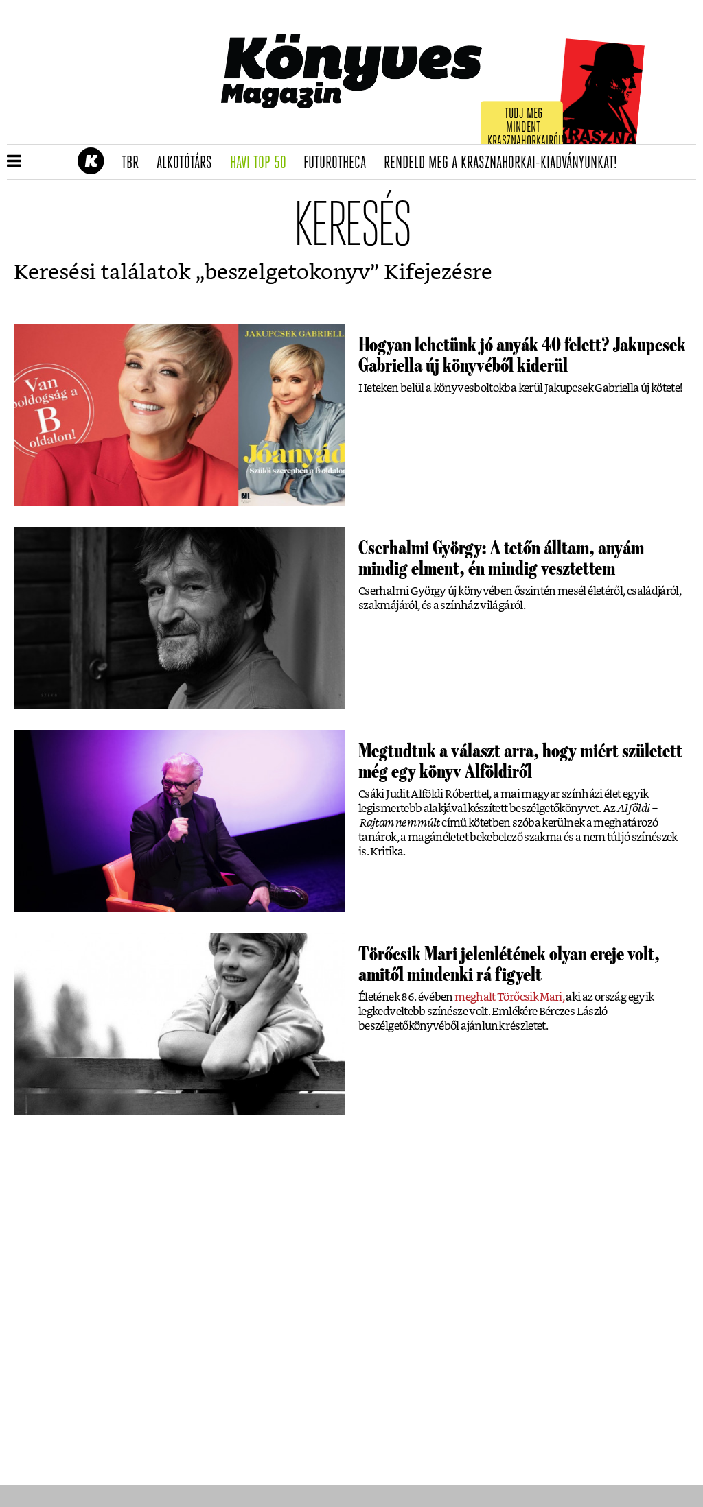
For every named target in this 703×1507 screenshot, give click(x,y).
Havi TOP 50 (262, 163)
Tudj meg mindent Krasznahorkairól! (525, 128)
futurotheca (339, 163)
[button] (14, 162)
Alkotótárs (189, 163)
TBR (135, 163)
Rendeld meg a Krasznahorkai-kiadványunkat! (505, 163)
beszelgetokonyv (287, 273)
